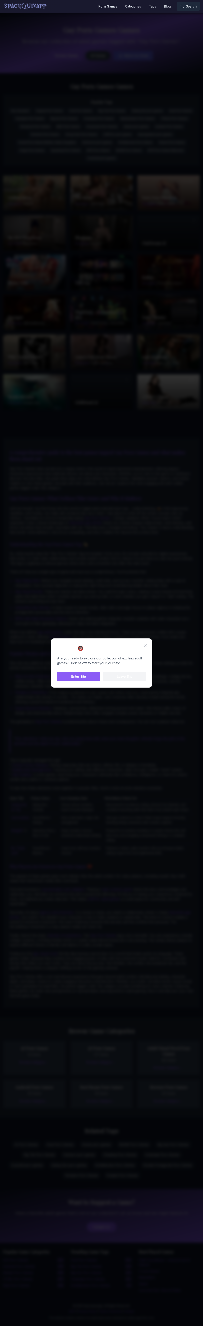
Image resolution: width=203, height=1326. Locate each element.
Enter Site (78, 676)
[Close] (145, 646)
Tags (152, 6)
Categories (133, 6)
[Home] (25, 6)
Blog (167, 6)
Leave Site (124, 676)
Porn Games (107, 6)
